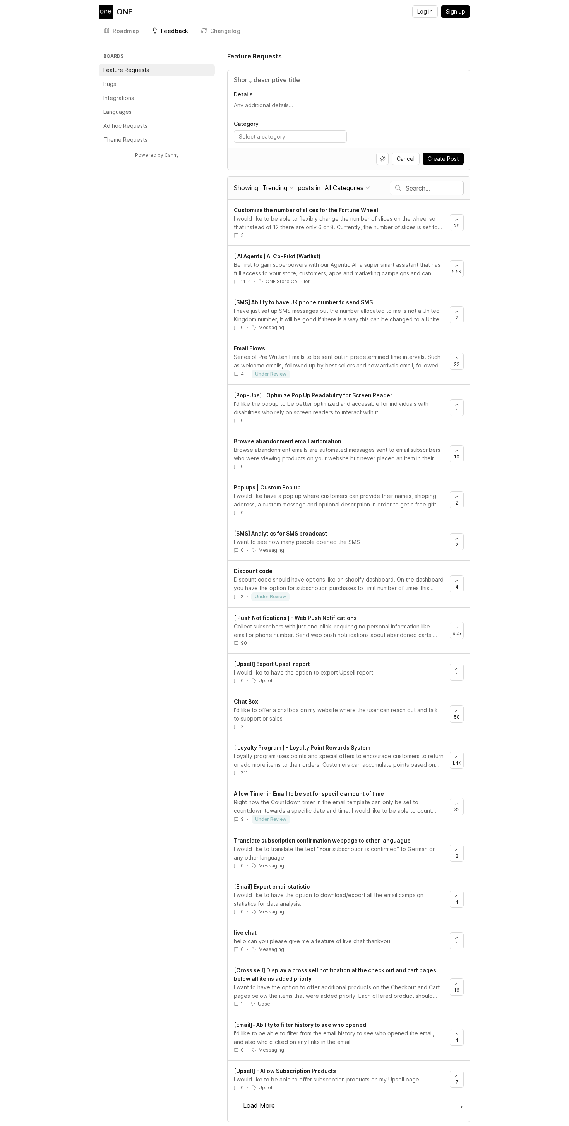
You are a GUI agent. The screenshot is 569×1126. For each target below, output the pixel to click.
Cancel (406, 158)
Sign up (455, 11)
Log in (425, 11)
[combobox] (290, 136)
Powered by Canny (157, 155)
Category (246, 123)
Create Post (443, 158)
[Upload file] (382, 159)
